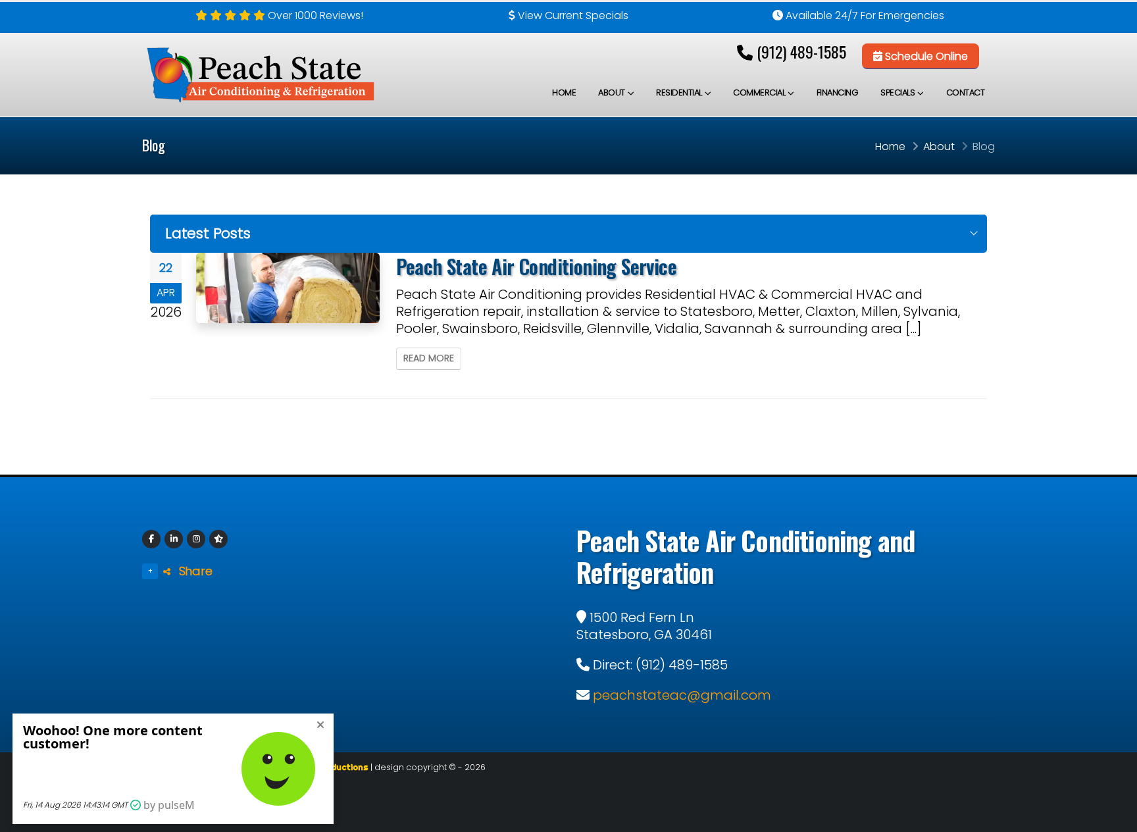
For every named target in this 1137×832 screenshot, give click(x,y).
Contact (965, 92)
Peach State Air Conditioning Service (536, 266)
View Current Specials (573, 15)
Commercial (759, 92)
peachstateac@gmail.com (682, 695)
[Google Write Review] (218, 539)
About (611, 92)
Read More (428, 358)
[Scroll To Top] (1114, 817)
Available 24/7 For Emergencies (865, 15)
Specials (897, 92)
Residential (679, 92)
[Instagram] (196, 539)
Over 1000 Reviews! (315, 15)
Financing (838, 92)
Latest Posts (208, 233)
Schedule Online (925, 56)
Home (564, 92)
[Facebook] (151, 539)
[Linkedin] (173, 539)
